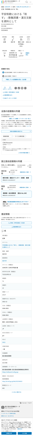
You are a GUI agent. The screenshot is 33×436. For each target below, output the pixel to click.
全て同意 (24, 433)
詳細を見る (27, 54)
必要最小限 (9, 433)
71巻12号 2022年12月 (22, 7)
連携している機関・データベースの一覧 (19, 118)
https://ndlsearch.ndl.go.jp (10, 372)
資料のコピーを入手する (7, 416)
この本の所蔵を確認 (23, 152)
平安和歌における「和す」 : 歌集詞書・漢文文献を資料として (16, 246)
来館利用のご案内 (24, 172)
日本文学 (7, 7)
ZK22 (3, 342)
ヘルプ (28, 126)
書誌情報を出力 (8, 95)
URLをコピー (10, 89)
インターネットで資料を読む (8, 413)
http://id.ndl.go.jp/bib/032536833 (12, 381)
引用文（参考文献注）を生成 (11, 92)
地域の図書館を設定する (16, 131)
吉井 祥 (4, 261)
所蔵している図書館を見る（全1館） (16, 79)
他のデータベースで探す (10, 98)
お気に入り (5, 89)
